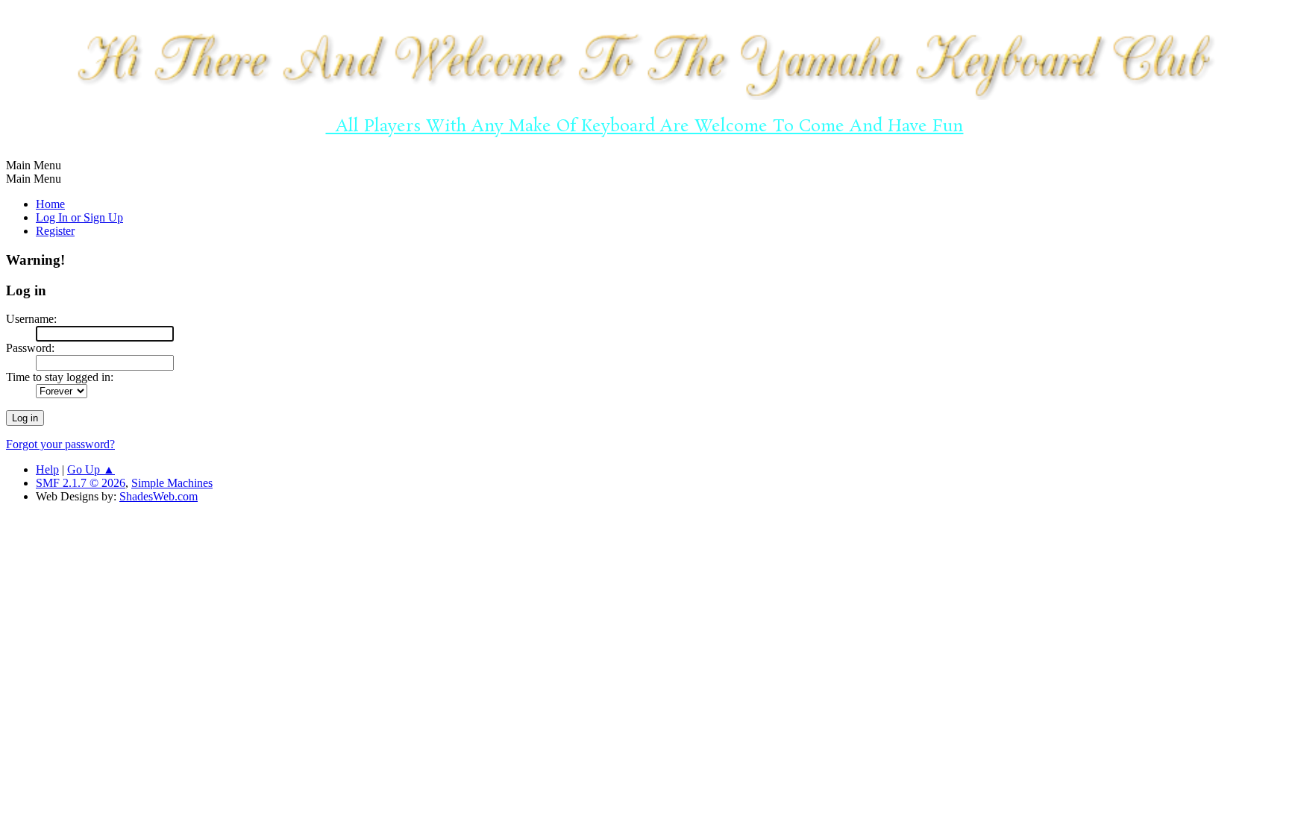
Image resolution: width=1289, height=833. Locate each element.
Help (47, 469)
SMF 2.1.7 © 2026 (80, 483)
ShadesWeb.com (158, 496)
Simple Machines (172, 483)
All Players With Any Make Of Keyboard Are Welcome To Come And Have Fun (644, 126)
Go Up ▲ (91, 469)
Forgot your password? (60, 444)
